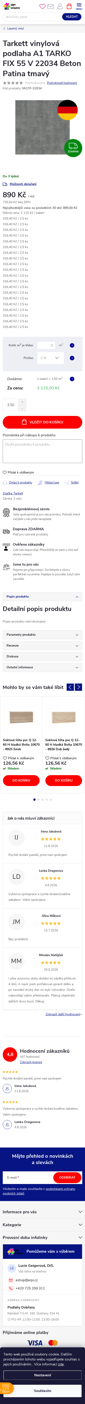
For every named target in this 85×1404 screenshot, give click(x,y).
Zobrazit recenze (31, 1062)
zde (61, 1364)
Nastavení (42, 1375)
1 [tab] (34, 799)
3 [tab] (42, 799)
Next (78, 687)
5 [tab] (51, 799)
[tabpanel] (21, 744)
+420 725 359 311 (30, 1288)
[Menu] (79, 6)
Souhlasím (42, 1390)
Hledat (72, 17)
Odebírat (67, 1177)
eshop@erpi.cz (27, 1280)
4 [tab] (47, 799)
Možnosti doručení (23, 184)
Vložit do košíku (46, 422)
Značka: (13, 493)
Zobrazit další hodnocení (63, 1014)
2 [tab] (38, 799)
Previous (70, 687)
